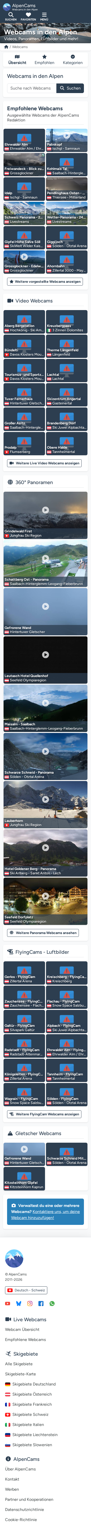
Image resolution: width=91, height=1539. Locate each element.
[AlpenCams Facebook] (40, 1303)
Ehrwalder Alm (16, 144)
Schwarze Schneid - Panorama (29, 772)
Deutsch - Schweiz (30, 1290)
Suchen (74, 88)
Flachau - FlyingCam (63, 1001)
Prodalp (10, 447)
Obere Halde (57, 447)
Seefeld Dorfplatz (19, 917)
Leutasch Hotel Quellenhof (26, 676)
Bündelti (11, 350)
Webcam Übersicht (22, 1329)
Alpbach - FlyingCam (63, 1026)
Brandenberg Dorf (61, 423)
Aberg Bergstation (19, 326)
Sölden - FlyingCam (62, 1099)
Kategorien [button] (73, 62)
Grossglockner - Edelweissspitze (31, 266)
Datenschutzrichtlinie (24, 1509)
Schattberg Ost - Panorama (27, 579)
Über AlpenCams (20, 1469)
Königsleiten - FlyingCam (25, 1074)
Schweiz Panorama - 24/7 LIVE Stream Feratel (42, 217)
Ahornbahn (56, 266)
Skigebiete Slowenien (32, 1444)
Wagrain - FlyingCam (21, 1099)
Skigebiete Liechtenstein (35, 1434)
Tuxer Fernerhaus (19, 399)
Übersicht (17, 62)
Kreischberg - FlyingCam (67, 977)
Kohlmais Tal (57, 169)
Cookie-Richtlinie (21, 1519)
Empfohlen (44, 62)
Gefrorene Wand (18, 628)
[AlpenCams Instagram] (29, 1303)
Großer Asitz (15, 423)
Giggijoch (55, 242)
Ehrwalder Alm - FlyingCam (68, 1050)
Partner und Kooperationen (29, 1499)
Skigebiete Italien (28, 1424)
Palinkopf (54, 144)
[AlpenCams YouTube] (7, 1303)
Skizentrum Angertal (64, 399)
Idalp (8, 193)
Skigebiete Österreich (32, 1394)
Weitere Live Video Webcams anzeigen (47, 463)
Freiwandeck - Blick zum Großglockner (36, 169)
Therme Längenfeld (62, 350)
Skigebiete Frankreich (32, 1404)
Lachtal (53, 375)
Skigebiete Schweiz (30, 1414)
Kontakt (12, 1479)
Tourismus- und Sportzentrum (29, 375)
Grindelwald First (18, 531)
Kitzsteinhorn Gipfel (21, 1183)
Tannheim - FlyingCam (65, 1074)
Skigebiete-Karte (20, 1374)
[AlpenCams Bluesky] (18, 1303)
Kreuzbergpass (59, 326)
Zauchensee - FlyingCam (25, 1001)
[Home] (6, 47)
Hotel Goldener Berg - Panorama (30, 869)
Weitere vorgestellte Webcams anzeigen (48, 281)
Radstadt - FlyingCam (22, 1050)
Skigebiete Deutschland (34, 1384)
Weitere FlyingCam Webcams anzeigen (47, 1114)
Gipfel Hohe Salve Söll (22, 242)
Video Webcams (34, 301)
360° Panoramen (34, 482)
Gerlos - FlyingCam (20, 977)
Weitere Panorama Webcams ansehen (46, 933)
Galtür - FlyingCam (20, 1026)
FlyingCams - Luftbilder (42, 952)
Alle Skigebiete (19, 1363)
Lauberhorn (14, 821)
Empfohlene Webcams (35, 108)
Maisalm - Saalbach (20, 724)
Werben (12, 1489)
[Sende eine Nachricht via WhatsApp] (52, 1303)
